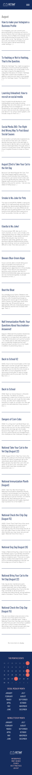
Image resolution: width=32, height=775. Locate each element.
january (8, 693)
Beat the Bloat (8, 290)
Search (16, 763)
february (9, 696)
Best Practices (16, 765)
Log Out (16, 768)
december (23, 709)
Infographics (16, 758)
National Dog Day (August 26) (15, 547)
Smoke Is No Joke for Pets (14, 198)
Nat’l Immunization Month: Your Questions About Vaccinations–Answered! (16, 325)
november (23, 706)
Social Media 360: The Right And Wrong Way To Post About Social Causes (15, 130)
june (9, 709)
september (23, 699)
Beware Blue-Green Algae (13, 258)
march (8, 699)
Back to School (8, 389)
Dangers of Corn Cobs (11, 419)
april (9, 702)
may (8, 706)
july (23, 693)
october (23, 702)
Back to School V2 (10, 359)
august (23, 696)
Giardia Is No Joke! (10, 226)
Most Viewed (16, 761)
